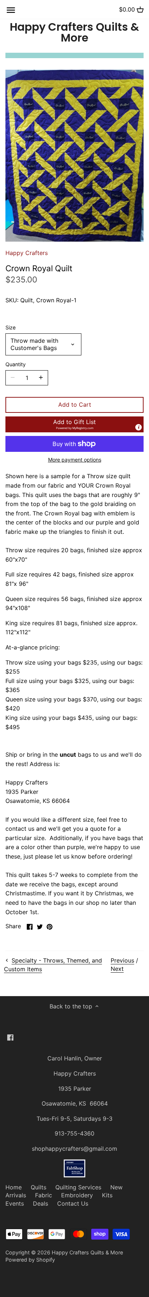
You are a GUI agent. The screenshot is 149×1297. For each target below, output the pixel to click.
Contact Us (72, 1203)
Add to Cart (74, 404)
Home (13, 1187)
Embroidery (77, 1195)
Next (117, 968)
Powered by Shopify (30, 1260)
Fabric (43, 1195)
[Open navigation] (10, 10)
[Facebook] (10, 1037)
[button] (74, 424)
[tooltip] (138, 427)
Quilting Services (78, 1187)
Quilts (38, 1187)
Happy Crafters (26, 252)
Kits (107, 1195)
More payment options (74, 459)
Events (14, 1203)
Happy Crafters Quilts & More (74, 32)
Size (10, 327)
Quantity (15, 364)
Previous (122, 960)
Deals (40, 1203)
